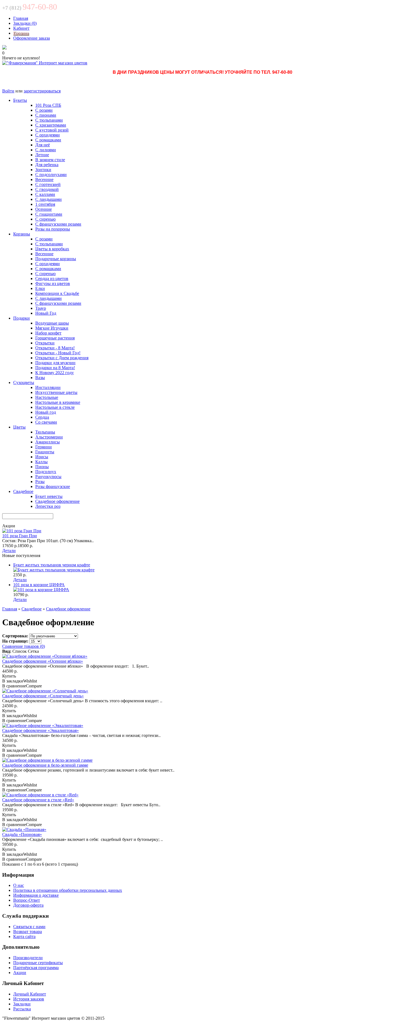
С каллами (45, 194)
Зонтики (43, 169)
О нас (18, 885)
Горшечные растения (55, 338)
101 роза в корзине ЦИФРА (39, 584)
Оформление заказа (31, 38)
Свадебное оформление (57, 501)
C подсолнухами (51, 174)
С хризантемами (50, 125)
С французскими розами (58, 224)
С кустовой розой (52, 130)
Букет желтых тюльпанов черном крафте (51, 565)
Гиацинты (44, 451)
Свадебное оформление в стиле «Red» (38, 799)
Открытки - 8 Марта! (55, 347)
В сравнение (14, 686)
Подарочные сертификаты (38, 962)
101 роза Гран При (19, 535)
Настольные (46, 397)
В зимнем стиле (50, 159)
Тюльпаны (45, 432)
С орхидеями (47, 135)
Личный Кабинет (29, 994)
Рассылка (22, 1008)
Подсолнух (45, 471)
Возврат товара (27, 931)
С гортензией (48, 184)
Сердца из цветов (51, 278)
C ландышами (48, 199)
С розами (44, 110)
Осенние (43, 209)
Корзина (21, 33)
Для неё (42, 144)
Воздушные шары (52, 323)
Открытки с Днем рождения (61, 357)
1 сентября (45, 204)
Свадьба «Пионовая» (22, 834)
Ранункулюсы (48, 476)
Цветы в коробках (52, 248)
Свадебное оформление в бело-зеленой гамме (45, 765)
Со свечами (46, 422)
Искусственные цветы (56, 392)
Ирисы (41, 456)
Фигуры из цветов (52, 283)
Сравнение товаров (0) (23, 646)
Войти (8, 91)
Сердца (42, 417)
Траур (40, 308)
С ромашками (48, 140)
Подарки (21, 318)
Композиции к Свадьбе (57, 293)
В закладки (12, 681)
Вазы (40, 377)
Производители (28, 957)
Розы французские (52, 486)
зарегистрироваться (42, 91)
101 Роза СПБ (48, 105)
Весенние (44, 179)
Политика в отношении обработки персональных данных (67, 890)
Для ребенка (46, 164)
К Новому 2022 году (54, 372)
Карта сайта (24, 936)
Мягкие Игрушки (51, 328)
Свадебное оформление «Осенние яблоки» (42, 661)
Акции (19, 972)
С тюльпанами (49, 120)
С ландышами (48, 298)
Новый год (45, 412)
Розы (40, 481)
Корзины (21, 234)
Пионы (42, 466)
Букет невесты (49, 496)
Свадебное (23, 491)
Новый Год (45, 313)
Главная (20, 18)
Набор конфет (48, 333)
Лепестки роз (47, 506)
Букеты (20, 100)
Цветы (19, 427)
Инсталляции (48, 387)
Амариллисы (47, 442)
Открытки (45, 343)
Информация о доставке (36, 895)
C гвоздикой (47, 189)
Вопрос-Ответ (26, 900)
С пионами (45, 115)
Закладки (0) (25, 23)
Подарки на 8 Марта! (55, 367)
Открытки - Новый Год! (57, 352)
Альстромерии (49, 437)
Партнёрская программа (36, 967)
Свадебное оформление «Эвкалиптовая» (40, 730)
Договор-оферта (28, 905)
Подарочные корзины (55, 258)
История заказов (28, 999)
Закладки (22, 1004)
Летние (42, 154)
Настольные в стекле (55, 407)
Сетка (33, 651)
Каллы (41, 461)
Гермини (43, 447)
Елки (40, 288)
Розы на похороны (52, 229)
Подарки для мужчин (55, 362)
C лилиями (45, 149)
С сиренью (45, 219)
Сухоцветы (23, 382)
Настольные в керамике (57, 402)
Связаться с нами (29, 926)
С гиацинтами (48, 214)
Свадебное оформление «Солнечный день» (43, 695)
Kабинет (21, 28)
